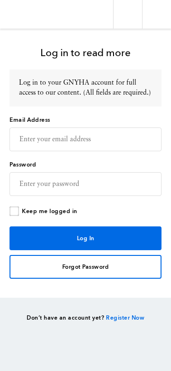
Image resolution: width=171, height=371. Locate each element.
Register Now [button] (125, 318)
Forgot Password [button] (85, 267)
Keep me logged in (49, 212)
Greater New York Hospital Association (35, 14)
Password (23, 165)
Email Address (30, 120)
